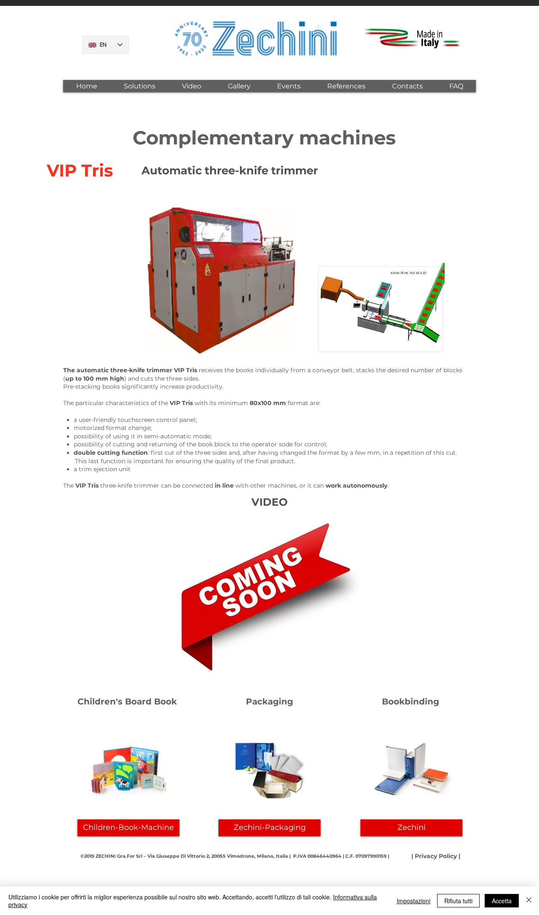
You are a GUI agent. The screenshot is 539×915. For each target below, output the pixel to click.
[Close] (529, 900)
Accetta (502, 900)
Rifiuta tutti (458, 900)
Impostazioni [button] (413, 900)
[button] (139, 86)
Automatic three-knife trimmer (229, 170)
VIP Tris (80, 170)
